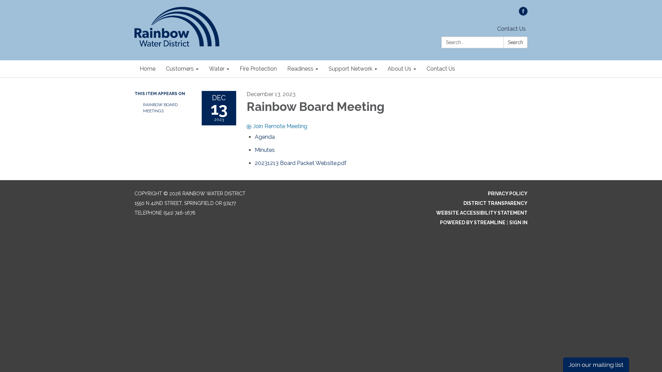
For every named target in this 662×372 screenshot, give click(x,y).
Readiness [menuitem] (300, 68)
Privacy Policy (508, 193)
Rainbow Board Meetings (160, 107)
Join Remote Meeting (280, 126)
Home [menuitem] (148, 68)
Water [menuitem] (216, 68)
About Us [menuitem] (399, 68)
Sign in (518, 222)
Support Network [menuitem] (350, 68)
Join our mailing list (596, 364)
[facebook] (523, 13)
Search (515, 42)
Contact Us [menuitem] (441, 68)
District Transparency (495, 203)
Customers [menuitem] (180, 68)
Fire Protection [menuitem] (258, 68)
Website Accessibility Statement (482, 213)
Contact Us (511, 28)
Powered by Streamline (472, 222)
